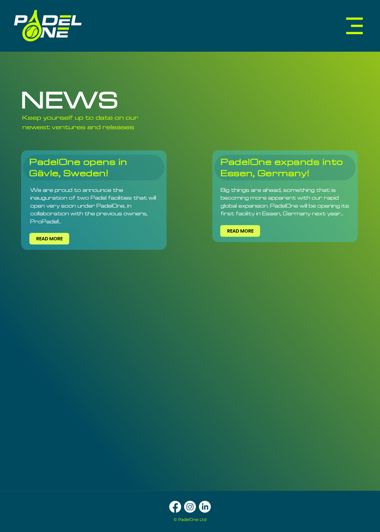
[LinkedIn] (205, 507)
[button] (354, 26)
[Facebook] (175, 507)
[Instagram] (190, 507)
